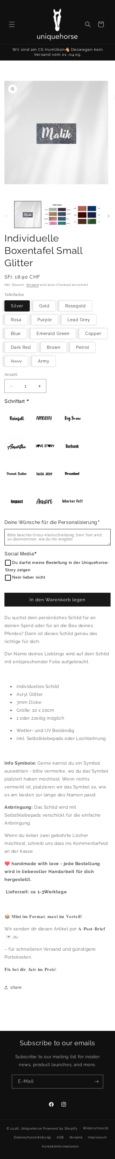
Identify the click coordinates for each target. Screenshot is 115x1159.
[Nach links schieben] (6, 216)
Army (44, 361)
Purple (44, 319)
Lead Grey (79, 319)
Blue (16, 333)
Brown (53, 347)
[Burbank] (72, 446)
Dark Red (21, 347)
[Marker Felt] (72, 501)
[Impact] (16, 501)
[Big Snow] (72, 418)
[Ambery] (44, 418)
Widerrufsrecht (96, 1128)
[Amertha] (16, 446)
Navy (20, 363)
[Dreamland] (72, 474)
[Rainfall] (16, 418)
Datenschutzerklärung (32, 1137)
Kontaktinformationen (60, 1146)
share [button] (16, 987)
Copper (93, 333)
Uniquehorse (32, 1128)
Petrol (82, 347)
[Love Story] (44, 446)
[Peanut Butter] (16, 474)
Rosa (16, 319)
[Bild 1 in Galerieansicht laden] (27, 214)
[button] (11, 24)
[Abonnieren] (96, 1081)
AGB (60, 1137)
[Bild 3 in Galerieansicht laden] (87, 214)
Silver (17, 306)
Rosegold (75, 306)
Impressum (97, 1137)
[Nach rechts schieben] (108, 216)
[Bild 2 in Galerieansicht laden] (57, 214)
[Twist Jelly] (44, 474)
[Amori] (44, 501)
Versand (32, 285)
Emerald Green (53, 333)
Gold (44, 306)
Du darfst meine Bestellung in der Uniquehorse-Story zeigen (57, 566)
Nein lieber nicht (28, 577)
